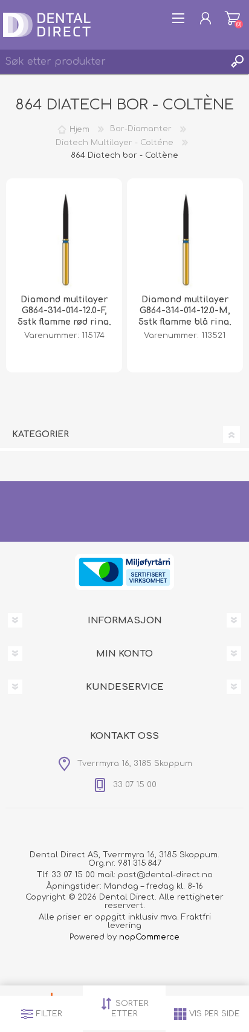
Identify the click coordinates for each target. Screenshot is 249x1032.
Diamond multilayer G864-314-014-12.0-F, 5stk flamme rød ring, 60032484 (64, 316)
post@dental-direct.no (165, 875)
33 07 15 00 (73, 875)
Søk (237, 62)
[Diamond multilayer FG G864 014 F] (64, 236)
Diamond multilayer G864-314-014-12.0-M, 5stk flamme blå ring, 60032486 (184, 316)
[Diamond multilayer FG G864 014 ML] (185, 236)
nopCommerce (149, 937)
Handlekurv (232, 18)
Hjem (79, 129)
